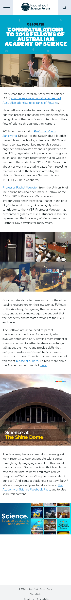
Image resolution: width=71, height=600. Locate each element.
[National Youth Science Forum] (35, 7)
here (43, 365)
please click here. (27, 361)
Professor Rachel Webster (20, 187)
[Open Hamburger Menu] (6, 7)
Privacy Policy (35, 594)
